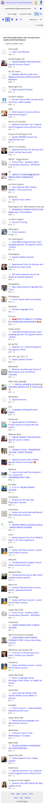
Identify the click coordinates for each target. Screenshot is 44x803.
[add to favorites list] (9, 51)
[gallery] (16, 19)
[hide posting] (14, 54)
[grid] (12, 19)
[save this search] (41, 8)
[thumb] (7, 19)
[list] (3, 19)
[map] (21, 19)
